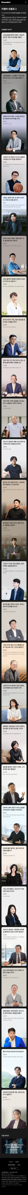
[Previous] (3, 1146)
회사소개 (11, 1161)
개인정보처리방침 (11, 1164)
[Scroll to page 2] (14, 1152)
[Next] (24, 1146)
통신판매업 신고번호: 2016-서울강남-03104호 (11, 1179)
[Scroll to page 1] (13, 1152)
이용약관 (17, 1161)
